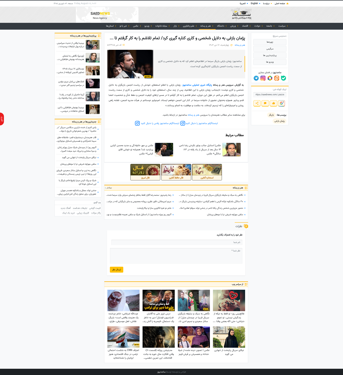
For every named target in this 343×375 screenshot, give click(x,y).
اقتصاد (245, 26)
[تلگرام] (256, 78)
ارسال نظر (116, 270)
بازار (175, 26)
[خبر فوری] (2, 119)
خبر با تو (123, 26)
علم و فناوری (189, 26)
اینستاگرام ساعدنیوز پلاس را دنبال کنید (159, 123)
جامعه (269, 26)
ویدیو (147, 26)
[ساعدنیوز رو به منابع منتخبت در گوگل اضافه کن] (281, 103)
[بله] (283, 78)
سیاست (282, 26)
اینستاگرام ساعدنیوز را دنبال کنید (202, 123)
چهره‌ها (270, 42)
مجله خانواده (161, 26)
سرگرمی (270, 49)
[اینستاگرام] (262, 78)
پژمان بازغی (279, 121)
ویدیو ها (270, 62)
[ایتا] (276, 78)
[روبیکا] (269, 78)
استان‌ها (110, 26)
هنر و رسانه (205, 26)
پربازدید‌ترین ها (270, 55)
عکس (136, 26)
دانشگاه (221, 26)
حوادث (257, 26)
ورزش (233, 26)
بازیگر (271, 115)
